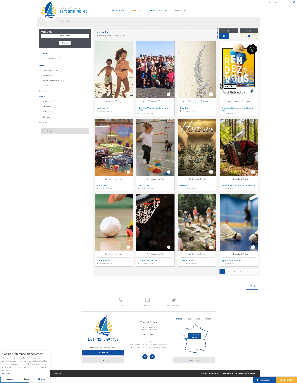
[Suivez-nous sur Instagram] (152, 356)
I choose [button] (26, 379)
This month (48, 107)
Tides (121, 305)
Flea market (48, 76)
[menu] (117, 10)
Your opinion (227, 373)
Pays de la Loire (193, 319)
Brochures (147, 305)
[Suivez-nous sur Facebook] (145, 356)
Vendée (208, 319)
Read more (6, 373)
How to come (194, 360)
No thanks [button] (9, 379)
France (179, 319)
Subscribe (103, 352)
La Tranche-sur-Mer (51, 58)
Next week (47, 112)
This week (47, 117)
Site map (58, 373)
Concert (46, 86)
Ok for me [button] (41, 379)
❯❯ (254, 271)
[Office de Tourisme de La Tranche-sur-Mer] (65, 11)
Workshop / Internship (51, 70)
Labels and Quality (209, 373)
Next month (48, 102)
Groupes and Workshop (246, 373)
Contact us (103, 360)
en (269, 2)
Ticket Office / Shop (174, 305)
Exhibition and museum (52, 81)
